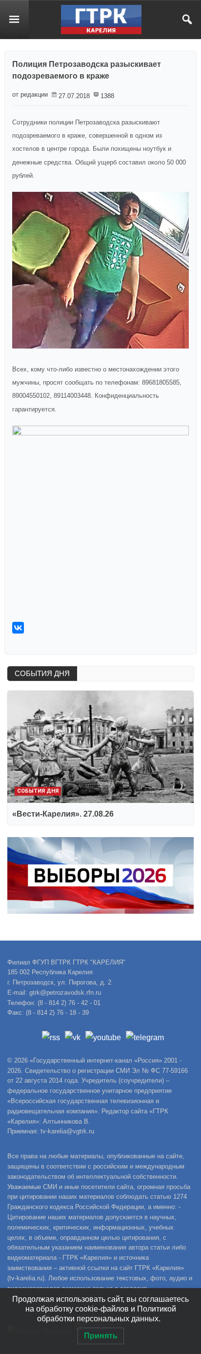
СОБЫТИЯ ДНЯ (42, 673)
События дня (38, 791)
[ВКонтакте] (18, 628)
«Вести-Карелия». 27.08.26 (63, 814)
